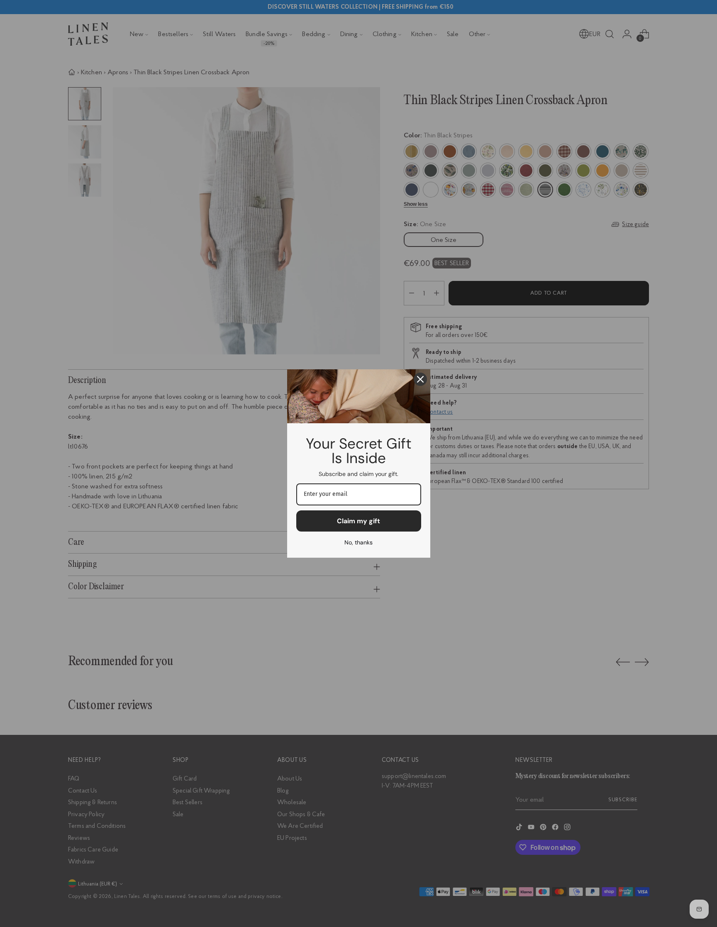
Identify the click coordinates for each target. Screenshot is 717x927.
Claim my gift (358, 521)
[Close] (420, 379)
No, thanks (358, 542)
